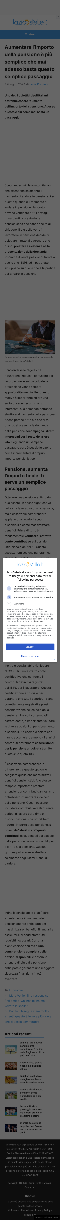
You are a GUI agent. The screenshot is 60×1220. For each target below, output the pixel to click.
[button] (30, 604)
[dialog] (30, 610)
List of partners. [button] (36, 621)
